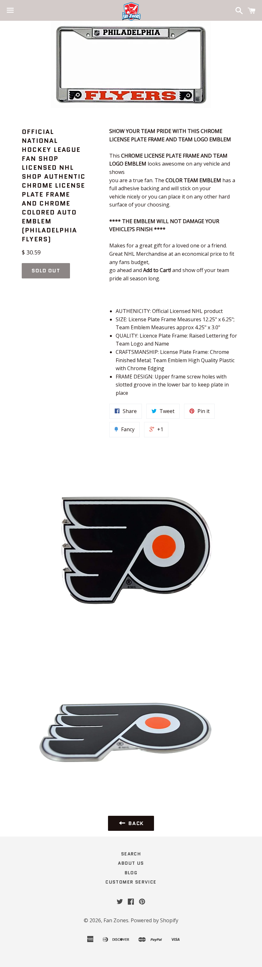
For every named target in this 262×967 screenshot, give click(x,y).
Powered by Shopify (154, 920)
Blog (131, 873)
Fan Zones (116, 920)
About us (131, 863)
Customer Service (130, 882)
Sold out (46, 270)
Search (131, 854)
